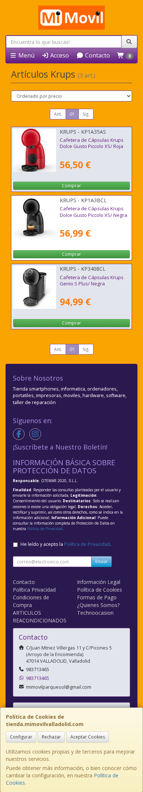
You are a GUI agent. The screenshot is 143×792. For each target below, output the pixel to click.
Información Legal (98, 581)
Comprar (71, 185)
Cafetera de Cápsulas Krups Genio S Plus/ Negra (92, 280)
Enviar (101, 561)
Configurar (21, 737)
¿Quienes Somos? (98, 605)
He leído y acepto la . (66, 544)
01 (72, 114)
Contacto (97, 55)
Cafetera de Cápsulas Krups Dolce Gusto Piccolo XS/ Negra (93, 211)
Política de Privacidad (45, 528)
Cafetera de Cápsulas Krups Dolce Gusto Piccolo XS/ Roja (92, 143)
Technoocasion (95, 612)
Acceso (59, 55)
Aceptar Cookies (87, 737)
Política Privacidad (34, 589)
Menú (25, 55)
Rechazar (51, 737)
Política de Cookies (99, 589)
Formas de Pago (97, 597)
